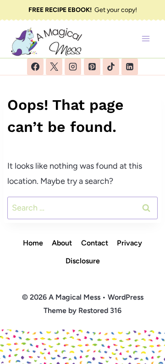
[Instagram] (73, 66)
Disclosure (83, 260)
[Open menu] (145, 39)
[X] (54, 66)
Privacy (129, 243)
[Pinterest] (92, 66)
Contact (94, 243)
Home (33, 243)
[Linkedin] (129, 66)
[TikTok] (111, 66)
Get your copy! (82, 10)
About (62, 243)
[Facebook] (35, 66)
